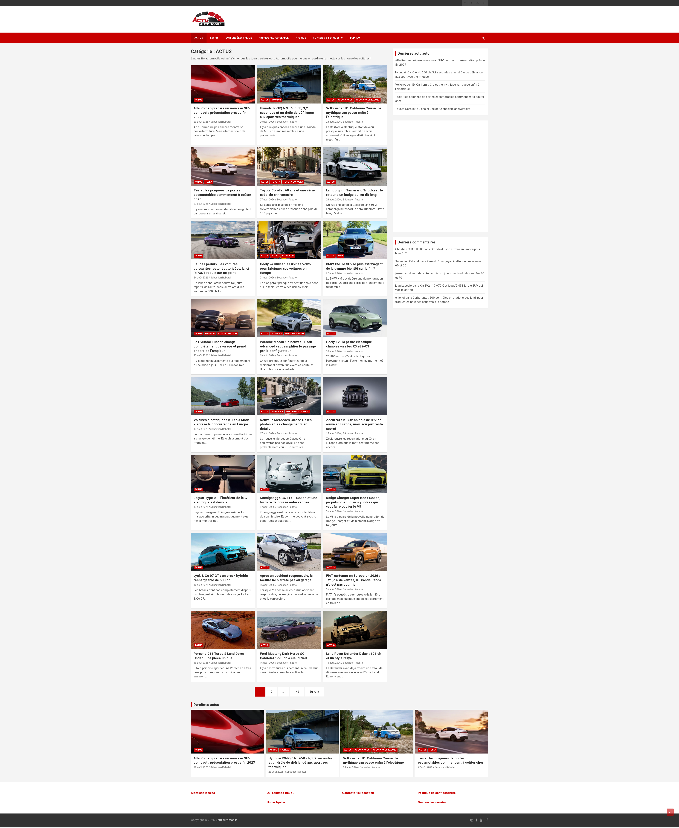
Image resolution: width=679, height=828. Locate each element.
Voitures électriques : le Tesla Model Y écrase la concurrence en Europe (222, 422)
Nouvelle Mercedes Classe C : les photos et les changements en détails (286, 424)
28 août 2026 (267, 121)
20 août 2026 (201, 355)
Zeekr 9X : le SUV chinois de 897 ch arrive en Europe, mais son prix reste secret (354, 424)
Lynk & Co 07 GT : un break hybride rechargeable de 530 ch (221, 578)
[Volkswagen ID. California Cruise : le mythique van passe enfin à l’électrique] (355, 84)
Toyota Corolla (293, 182)
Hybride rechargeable (274, 37)
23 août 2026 (267, 277)
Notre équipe (276, 802)
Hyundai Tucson (227, 333)
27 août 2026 (201, 203)
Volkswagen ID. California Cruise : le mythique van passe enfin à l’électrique (353, 112)
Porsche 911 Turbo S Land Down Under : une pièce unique (219, 656)
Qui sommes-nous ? (280, 793)
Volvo (274, 255)
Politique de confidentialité (437, 793)
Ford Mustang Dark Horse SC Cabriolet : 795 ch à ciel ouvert (283, 656)
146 (297, 691)
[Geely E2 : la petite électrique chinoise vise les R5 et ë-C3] (355, 318)
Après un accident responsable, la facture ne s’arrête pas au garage (286, 578)
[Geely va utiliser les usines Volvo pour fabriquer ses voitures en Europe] (289, 240)
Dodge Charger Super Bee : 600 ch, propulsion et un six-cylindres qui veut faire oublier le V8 (353, 502)
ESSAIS (214, 37)
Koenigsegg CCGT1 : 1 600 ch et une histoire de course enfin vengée (288, 500)
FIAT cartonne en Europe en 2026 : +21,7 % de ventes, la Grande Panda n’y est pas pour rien (353, 580)
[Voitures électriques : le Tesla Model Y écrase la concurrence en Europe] (223, 396)
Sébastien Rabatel (220, 121)
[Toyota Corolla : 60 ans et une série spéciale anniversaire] (289, 166)
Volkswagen (345, 100)
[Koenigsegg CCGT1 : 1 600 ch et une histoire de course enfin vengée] (289, 474)
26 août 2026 (333, 199)
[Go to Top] (670, 812)
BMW (340, 255)
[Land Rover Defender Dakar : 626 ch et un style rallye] (355, 630)
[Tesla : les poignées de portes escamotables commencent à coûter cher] (223, 166)
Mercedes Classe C (297, 411)
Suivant (314, 691)
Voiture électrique (239, 37)
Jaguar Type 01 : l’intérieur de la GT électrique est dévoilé (221, 500)
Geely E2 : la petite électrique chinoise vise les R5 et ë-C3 (349, 344)
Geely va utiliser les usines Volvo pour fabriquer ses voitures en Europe (285, 268)
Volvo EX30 (288, 255)
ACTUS (199, 37)
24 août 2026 (201, 277)
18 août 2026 (333, 351)
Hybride (301, 37)
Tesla (208, 182)
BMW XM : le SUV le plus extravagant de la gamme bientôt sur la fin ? (354, 266)
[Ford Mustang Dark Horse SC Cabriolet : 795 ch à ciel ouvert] (289, 630)
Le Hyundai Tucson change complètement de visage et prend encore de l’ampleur (220, 346)
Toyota (275, 182)
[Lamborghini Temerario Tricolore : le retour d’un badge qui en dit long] (355, 166)
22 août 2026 (333, 273)
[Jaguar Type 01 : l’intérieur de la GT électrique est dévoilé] (223, 474)
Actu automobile (226, 820)
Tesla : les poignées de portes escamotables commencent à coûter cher (222, 194)
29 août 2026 (201, 121)
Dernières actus (206, 705)
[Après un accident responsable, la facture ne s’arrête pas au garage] (289, 552)
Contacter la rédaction (358, 793)
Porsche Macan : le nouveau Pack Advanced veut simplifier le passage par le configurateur (288, 346)
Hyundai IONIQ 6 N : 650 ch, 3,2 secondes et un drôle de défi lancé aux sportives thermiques (287, 112)
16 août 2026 (333, 511)
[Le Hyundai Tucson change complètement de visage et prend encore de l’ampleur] (223, 318)
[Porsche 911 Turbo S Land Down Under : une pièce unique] (223, 630)
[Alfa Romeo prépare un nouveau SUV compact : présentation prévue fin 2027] (223, 84)
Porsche (276, 333)
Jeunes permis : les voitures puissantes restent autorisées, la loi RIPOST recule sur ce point (221, 268)
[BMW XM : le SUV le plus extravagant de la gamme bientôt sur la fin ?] (355, 240)
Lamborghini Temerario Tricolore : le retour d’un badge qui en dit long (354, 192)
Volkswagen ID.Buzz (367, 100)
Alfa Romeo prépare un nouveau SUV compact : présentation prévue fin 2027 (222, 112)
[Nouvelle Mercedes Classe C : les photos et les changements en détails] (289, 396)
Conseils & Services (326, 37)
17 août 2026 (267, 433)
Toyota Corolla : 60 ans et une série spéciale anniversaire (287, 192)
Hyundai (276, 100)
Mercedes (277, 411)
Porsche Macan (294, 333)
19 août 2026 (267, 355)
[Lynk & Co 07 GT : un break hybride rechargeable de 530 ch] (223, 552)
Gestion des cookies (432, 802)
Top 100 (355, 37)
